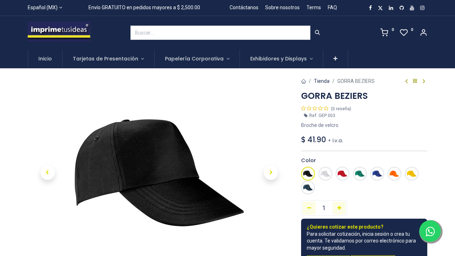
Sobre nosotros (282, 7)
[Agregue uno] (339, 208)
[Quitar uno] (309, 208)
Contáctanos (244, 7)
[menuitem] (45, 59)
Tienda (322, 81)
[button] (335, 59)
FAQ (332, 7)
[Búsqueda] (317, 33)
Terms (313, 7)
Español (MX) (43, 7)
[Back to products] (415, 81)
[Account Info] (423, 33)
